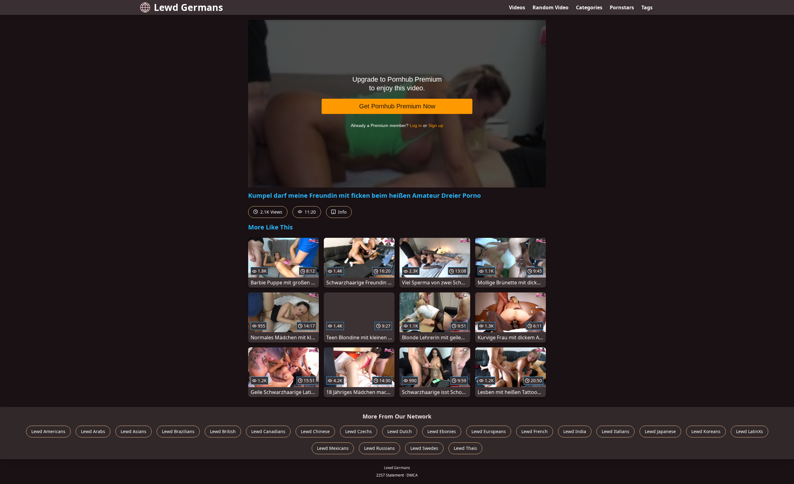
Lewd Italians (615, 431)
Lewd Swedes (424, 448)
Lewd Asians (133, 431)
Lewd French (534, 431)
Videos (517, 7)
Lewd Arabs (93, 431)
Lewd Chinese (315, 431)
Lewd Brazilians (178, 431)
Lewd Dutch (399, 431)
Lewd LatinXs (749, 431)
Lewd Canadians (268, 431)
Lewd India (574, 431)
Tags (647, 7)
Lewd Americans (48, 431)
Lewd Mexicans (333, 448)
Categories (589, 7)
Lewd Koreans (705, 431)
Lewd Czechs (358, 431)
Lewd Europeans (488, 431)
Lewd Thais (465, 448)
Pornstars (622, 7)
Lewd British (223, 431)
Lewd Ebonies (441, 431)
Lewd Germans (188, 7)
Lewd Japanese (660, 431)
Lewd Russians (379, 448)
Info (341, 212)
